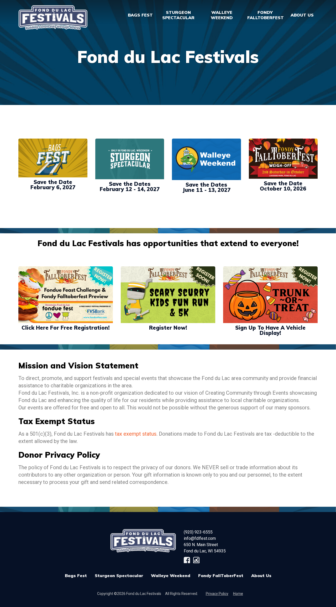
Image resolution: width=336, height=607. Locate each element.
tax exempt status (135, 434)
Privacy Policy (217, 594)
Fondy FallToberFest (220, 575)
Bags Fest (140, 15)
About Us (261, 575)
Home (238, 594)
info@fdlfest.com (200, 538)
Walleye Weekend (170, 575)
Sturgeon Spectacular (119, 575)
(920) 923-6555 (198, 532)
